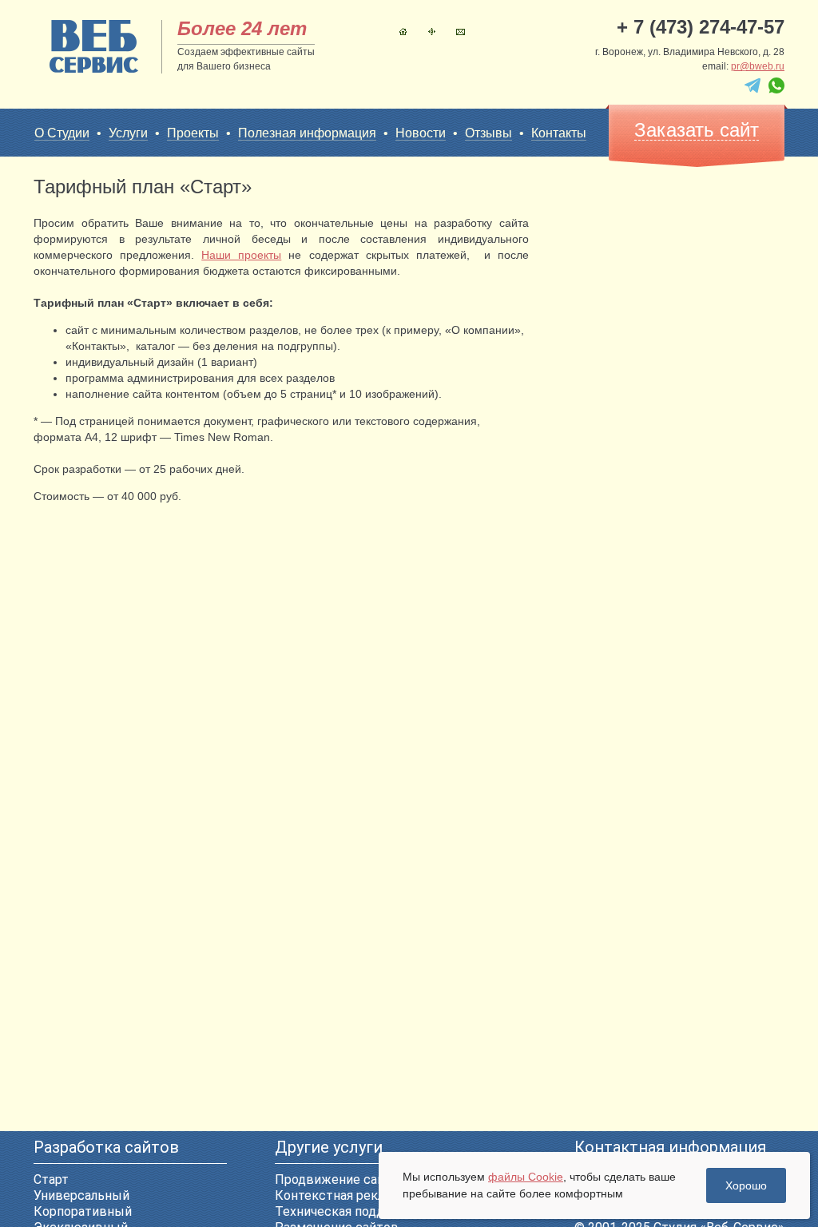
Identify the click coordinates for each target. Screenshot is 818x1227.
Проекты (193, 133)
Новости (420, 133)
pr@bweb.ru (757, 66)
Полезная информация (307, 133)
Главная (403, 31)
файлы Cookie (525, 1176)
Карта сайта (432, 31)
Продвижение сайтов (341, 1179)
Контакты (460, 31)
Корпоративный (83, 1211)
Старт (51, 1179)
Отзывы (488, 133)
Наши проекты (241, 254)
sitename (94, 46)
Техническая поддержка (349, 1211)
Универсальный (81, 1195)
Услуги (128, 133)
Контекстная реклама (341, 1195)
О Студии (61, 133)
